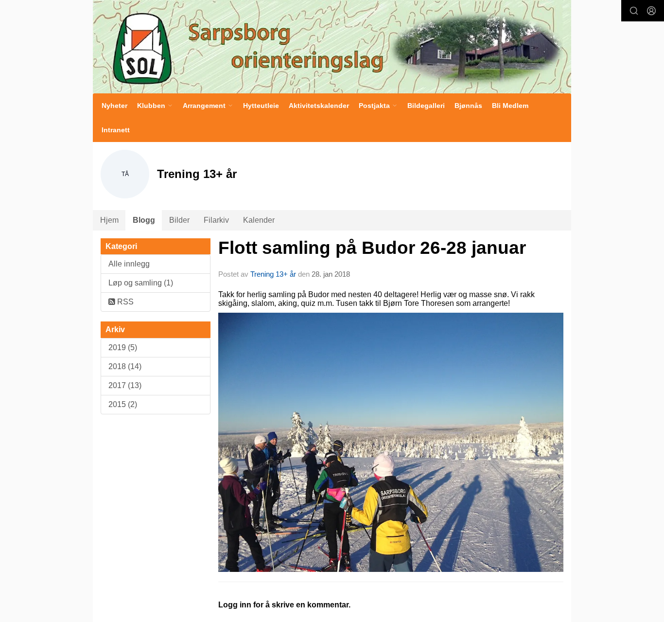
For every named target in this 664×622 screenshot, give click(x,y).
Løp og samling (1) (140, 283)
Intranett (116, 130)
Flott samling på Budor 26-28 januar (372, 248)
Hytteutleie (261, 105)
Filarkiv (216, 220)
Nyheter (114, 105)
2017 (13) (124, 385)
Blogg (144, 220)
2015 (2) (122, 404)
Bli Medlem (510, 105)
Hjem (109, 220)
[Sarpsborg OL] (332, 46)
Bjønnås (468, 105)
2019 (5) (122, 347)
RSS (124, 302)
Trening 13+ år (273, 274)
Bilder (179, 220)
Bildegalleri (426, 105)
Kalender (259, 220)
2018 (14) (124, 366)
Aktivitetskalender (319, 105)
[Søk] (634, 10)
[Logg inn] (651, 10)
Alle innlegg (129, 264)
